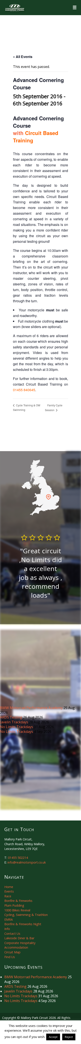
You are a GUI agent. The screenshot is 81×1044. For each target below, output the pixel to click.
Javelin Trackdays (14, 722)
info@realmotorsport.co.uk (27, 862)
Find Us (9, 957)
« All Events (22, 56)
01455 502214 (18, 858)
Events (9, 891)
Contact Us (12, 933)
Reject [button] (69, 1037)
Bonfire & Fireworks (18, 901)
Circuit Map (12, 952)
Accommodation (16, 947)
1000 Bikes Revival (17, 910)
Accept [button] (53, 1037)
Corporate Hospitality (19, 943)
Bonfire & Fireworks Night (22, 924)
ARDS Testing (11, 717)
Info (7, 929)
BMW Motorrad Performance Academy (32, 707)
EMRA (8, 919)
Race (7, 896)
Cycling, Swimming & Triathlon (26, 915)
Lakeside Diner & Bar (19, 938)
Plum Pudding (14, 905)
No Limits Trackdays (17, 726)
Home (8, 887)
